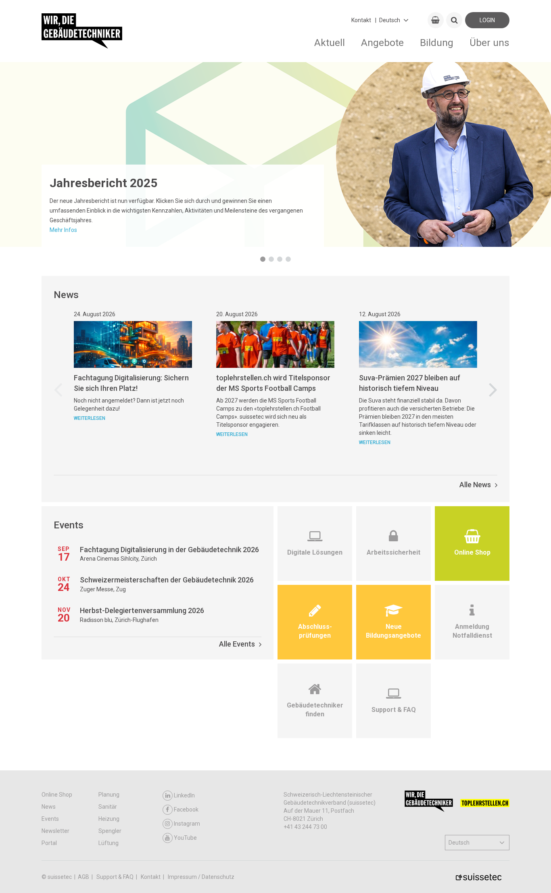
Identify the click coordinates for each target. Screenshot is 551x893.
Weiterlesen (89, 418)
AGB (84, 877)
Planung (108, 794)
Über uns (489, 42)
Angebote (382, 42)
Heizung (108, 819)
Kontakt (361, 20)
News (49, 806)
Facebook (186, 809)
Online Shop (57, 794)
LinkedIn (184, 795)
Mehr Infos (63, 230)
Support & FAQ (115, 877)
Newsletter (55, 831)
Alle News (475, 484)
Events (50, 819)
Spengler (109, 831)
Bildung (436, 42)
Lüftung (108, 843)
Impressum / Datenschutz (201, 877)
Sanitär (107, 806)
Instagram (187, 823)
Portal (49, 843)
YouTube (185, 838)
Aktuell (329, 42)
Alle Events (237, 644)
